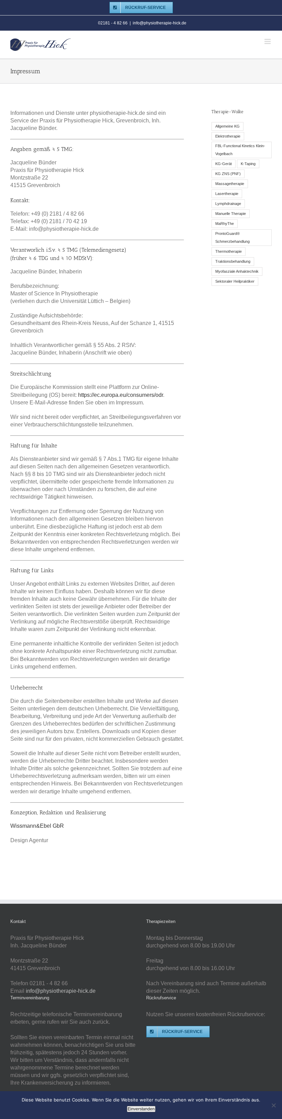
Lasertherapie (226, 194)
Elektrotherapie (227, 136)
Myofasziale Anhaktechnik (237, 271)
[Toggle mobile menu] (268, 41)
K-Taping (248, 164)
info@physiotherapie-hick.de (159, 23)
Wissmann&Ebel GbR (37, 826)
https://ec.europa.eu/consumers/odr (120, 395)
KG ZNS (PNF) (228, 174)
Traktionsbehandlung (232, 261)
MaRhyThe (224, 223)
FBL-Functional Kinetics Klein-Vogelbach (240, 150)
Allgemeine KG (227, 126)
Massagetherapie (229, 184)
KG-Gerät (223, 164)
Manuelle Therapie (230, 213)
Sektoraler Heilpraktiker (234, 281)
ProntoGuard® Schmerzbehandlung (232, 237)
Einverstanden (141, 1109)
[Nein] (273, 1105)
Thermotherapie (228, 251)
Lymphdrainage (228, 204)
